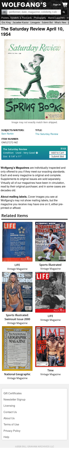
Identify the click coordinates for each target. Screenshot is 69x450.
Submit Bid (47, 22)
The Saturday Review (46, 134)
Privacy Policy (12, 431)
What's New (60, 22)
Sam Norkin (7, 133)
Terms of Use (11, 424)
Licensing (9, 405)
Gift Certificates (13, 393)
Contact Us (10, 412)
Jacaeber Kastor (20, 22)
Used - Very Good (25, 152)
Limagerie (35, 22)
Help (6, 437)
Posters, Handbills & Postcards (16, 18)
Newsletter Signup (14, 399)
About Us (9, 418)
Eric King (6, 22)
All (4, 12)
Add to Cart (57, 152)
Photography (40, 18)
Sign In (57, 4)
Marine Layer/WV (56, 18)
